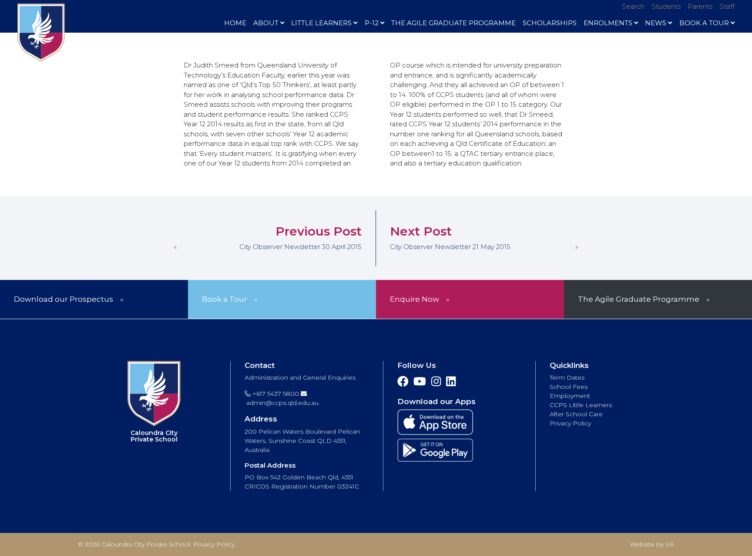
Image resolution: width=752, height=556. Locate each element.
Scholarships (550, 23)
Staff (727, 6)
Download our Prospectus (63, 299)
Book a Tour (224, 299)
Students (666, 6)
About (266, 23)
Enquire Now (414, 299)
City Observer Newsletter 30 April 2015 (300, 247)
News (655, 23)
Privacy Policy (570, 423)
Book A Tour (704, 23)
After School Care (576, 414)
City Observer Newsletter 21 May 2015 (450, 247)
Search (633, 6)
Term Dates (567, 377)
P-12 (372, 23)
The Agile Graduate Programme (453, 23)
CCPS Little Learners (581, 405)
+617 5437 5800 (275, 394)
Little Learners (321, 23)
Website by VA (652, 544)
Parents (700, 6)
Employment (570, 396)
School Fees (569, 387)
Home (235, 23)
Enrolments (608, 23)
